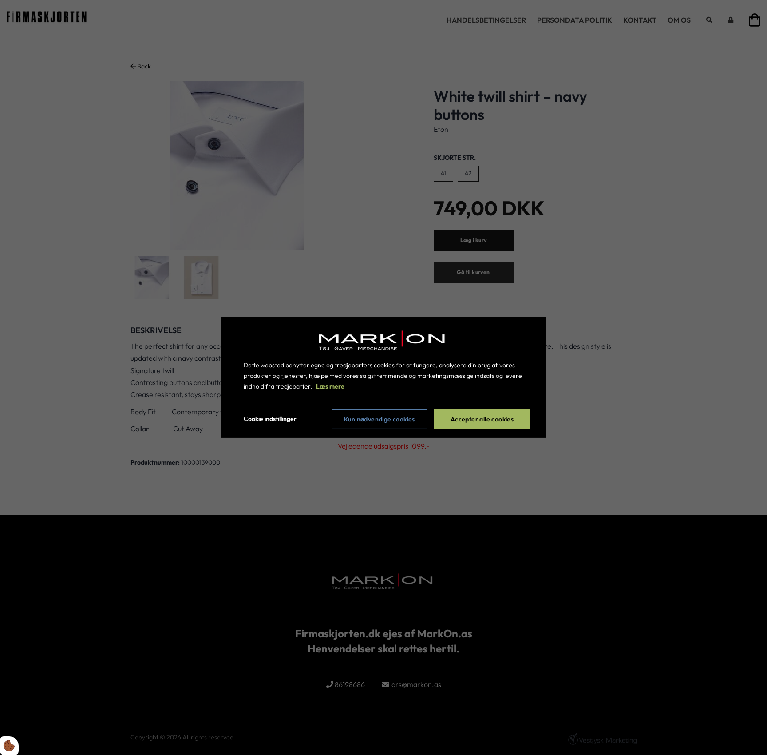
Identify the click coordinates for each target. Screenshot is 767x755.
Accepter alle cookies (482, 419)
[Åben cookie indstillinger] (9, 745)
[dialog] (383, 377)
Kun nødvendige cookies (379, 419)
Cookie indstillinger (270, 419)
